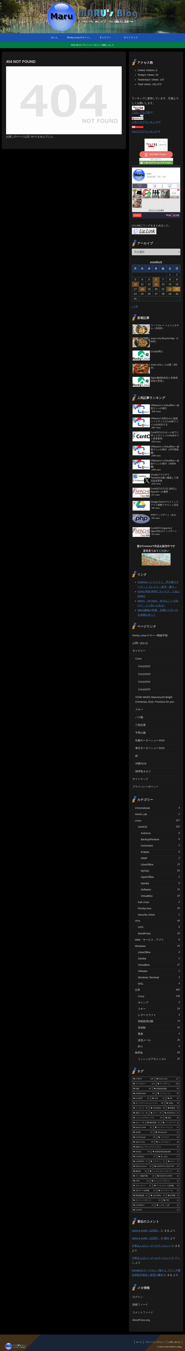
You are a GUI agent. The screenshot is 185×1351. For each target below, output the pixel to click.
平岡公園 (140, 732)
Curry (138, 658)
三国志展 (140, 724)
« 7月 (135, 306)
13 (156, 284)
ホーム (139, 1342)
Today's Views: (146, 74)
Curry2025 (144, 689)
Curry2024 (144, 681)
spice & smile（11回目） (146, 1230)
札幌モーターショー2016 (149, 740)
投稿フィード (140, 1304)
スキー (139, 709)
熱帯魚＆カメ (143, 771)
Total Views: (145, 84)
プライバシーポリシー (145, 786)
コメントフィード (142, 1312)
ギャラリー (138, 650)
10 (135, 284)
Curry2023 (144, 674)
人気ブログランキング (145, 122)
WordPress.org (141, 1320)
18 (142, 289)
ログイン (137, 1296)
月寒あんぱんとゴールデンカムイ (151, 1245)
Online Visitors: (147, 70)
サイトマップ (140, 779)
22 (170, 289)
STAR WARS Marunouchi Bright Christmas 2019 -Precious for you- (155, 699)
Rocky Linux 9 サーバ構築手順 (150, 635)
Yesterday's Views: (149, 79)
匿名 (166, 1238)
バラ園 (139, 717)
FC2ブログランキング (145, 131)
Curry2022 (144, 666)
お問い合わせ (140, 643)
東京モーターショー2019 (149, 748)
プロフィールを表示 (156, 210)
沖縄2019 (140, 763)
